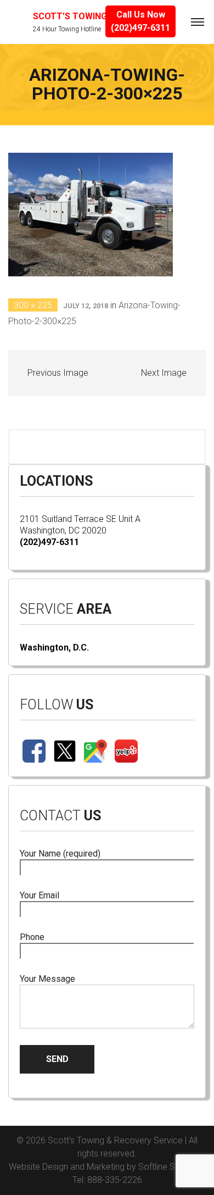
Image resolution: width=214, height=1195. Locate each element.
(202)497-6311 (49, 542)
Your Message (47, 979)
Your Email (39, 895)
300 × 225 (33, 305)
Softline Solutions (171, 1166)
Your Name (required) (60, 853)
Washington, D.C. (54, 647)
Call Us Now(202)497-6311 (140, 21)
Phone (32, 937)
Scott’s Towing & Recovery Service (115, 1140)
